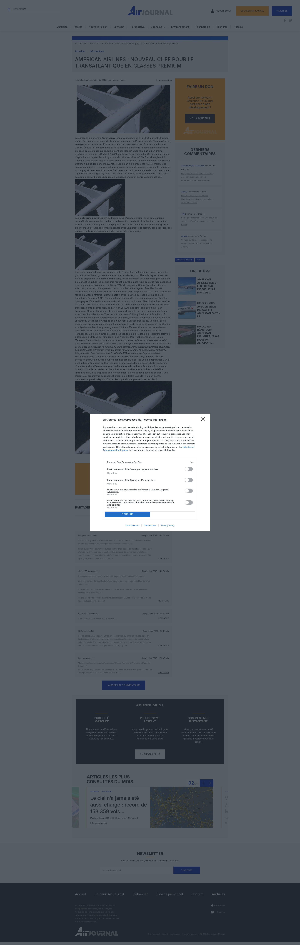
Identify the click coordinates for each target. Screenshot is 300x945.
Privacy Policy (168, 525)
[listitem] (150, 462)
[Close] (204, 420)
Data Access (150, 525)
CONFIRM (127, 514)
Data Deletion (132, 525)
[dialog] (150, 472)
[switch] (189, 469)
